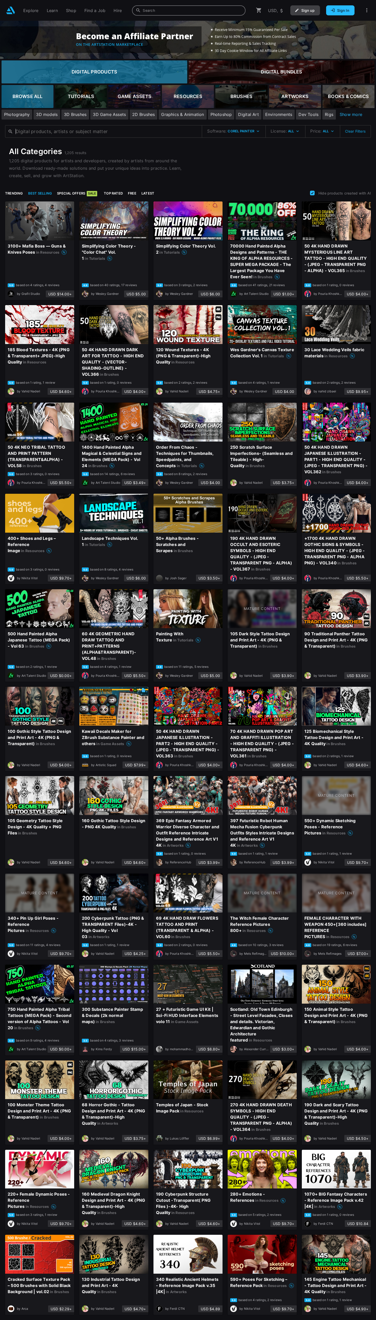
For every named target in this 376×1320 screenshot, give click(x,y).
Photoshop (221, 114)
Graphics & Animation (182, 114)
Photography (17, 114)
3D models (47, 114)
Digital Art (248, 114)
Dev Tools (308, 114)
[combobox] (189, 10)
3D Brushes (75, 114)
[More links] (367, 10)
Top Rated (113, 193)
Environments (278, 114)
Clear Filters (355, 131)
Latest (147, 193)
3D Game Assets (109, 114)
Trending (14, 193)
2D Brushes (143, 114)
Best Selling (40, 193)
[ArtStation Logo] (10, 10)
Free (132, 193)
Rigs (329, 114)
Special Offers (76, 193)
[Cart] (259, 10)
